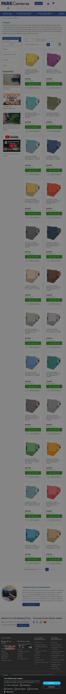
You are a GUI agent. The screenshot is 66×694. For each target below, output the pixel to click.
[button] (22, 692)
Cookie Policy (37, 682)
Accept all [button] (52, 683)
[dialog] (33, 685)
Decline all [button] (51, 687)
